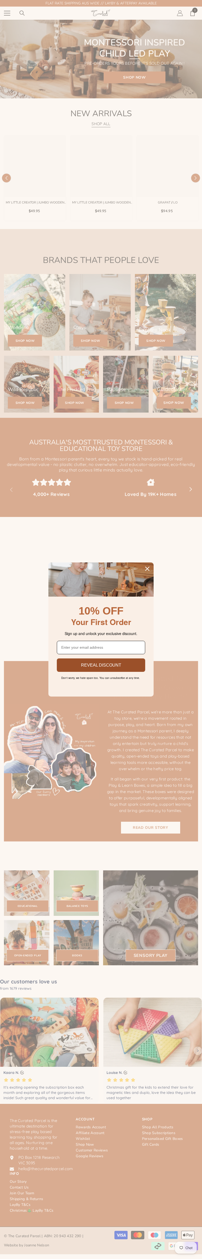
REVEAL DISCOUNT (101, 665)
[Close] (147, 568)
